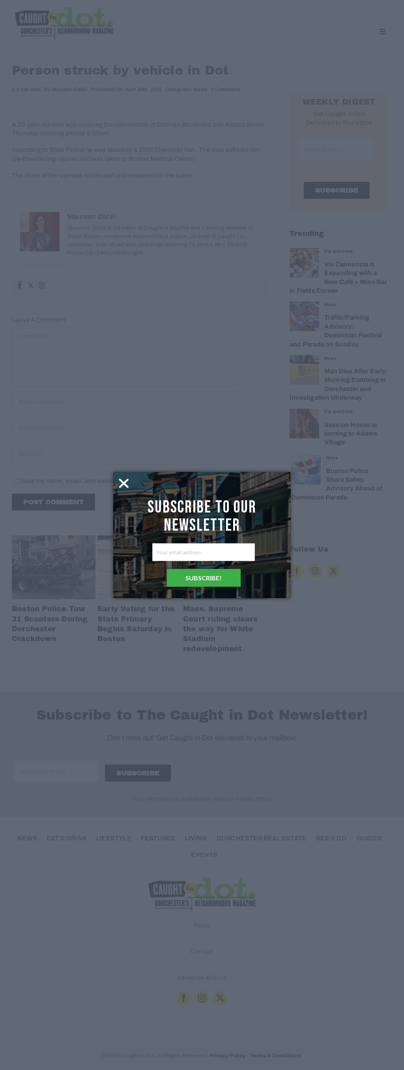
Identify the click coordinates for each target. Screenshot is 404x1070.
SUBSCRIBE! (203, 578)
